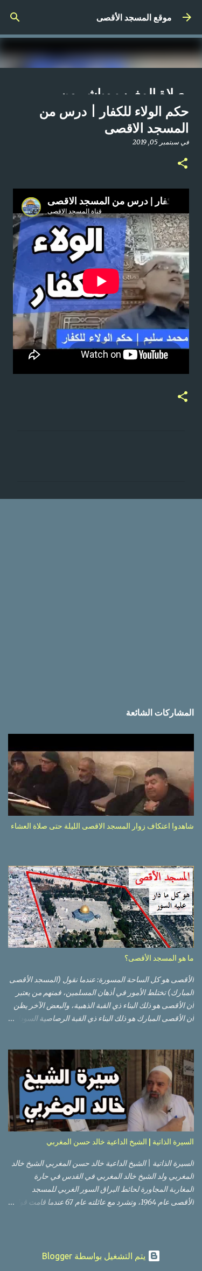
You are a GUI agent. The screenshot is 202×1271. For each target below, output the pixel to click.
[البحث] (15, 17)
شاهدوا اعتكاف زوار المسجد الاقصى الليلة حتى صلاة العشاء (102, 826)
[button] (182, 164)
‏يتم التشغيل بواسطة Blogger (95, 1256)
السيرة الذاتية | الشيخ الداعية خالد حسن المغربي (120, 1141)
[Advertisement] (101, 594)
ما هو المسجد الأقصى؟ (159, 958)
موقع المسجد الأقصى (134, 17)
